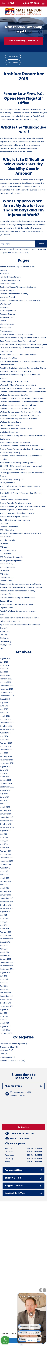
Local (2, 1054)
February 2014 (6, 955)
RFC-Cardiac (5, 537)
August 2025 (5, 699)
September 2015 (6, 908)
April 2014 (4, 949)
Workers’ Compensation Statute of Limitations (19, 415)
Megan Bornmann (7, 317)
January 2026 (5, 682)
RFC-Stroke (4, 570)
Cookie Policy (5, 641)
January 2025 (5, 719)
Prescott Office (6, 594)
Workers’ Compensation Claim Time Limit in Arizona (22, 398)
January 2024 (5, 746)
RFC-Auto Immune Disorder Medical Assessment (20, 533)
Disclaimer (4, 638)
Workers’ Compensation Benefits (14, 395)
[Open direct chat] (40, 1290)
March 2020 (5, 807)
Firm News (4, 1050)
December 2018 (6, 858)
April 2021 (3, 773)
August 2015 (5, 912)
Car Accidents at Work (9, 425)
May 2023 (4, 753)
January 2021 (5, 780)
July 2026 (4, 662)
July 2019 (3, 834)
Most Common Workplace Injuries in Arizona (18, 418)
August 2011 (4, 1009)
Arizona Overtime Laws (9, 489)
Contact (3, 628)
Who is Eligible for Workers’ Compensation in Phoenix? (22, 388)
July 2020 (4, 793)
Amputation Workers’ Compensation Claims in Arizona (23, 337)
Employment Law (7, 483)
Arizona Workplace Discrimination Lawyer (17, 513)
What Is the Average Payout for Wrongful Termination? (23, 506)
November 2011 (6, 999)
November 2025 (6, 689)
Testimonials (5, 327)
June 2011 (4, 1016)
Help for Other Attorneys (10, 277)
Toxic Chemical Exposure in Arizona (15, 520)
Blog (1, 648)
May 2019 (4, 841)
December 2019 (6, 817)
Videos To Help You (8, 290)
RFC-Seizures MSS (7, 567)
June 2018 (4, 871)
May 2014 (4, 945)
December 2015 (6, 898)
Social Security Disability (10, 452)
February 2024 (6, 743)
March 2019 (4, 847)
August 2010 (5, 1026)
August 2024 (5, 733)
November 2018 (6, 861)
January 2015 (5, 935)
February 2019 (5, 851)
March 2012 (4, 989)
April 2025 (4, 712)
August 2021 (5, 766)
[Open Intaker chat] (21, 1345)
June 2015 (4, 918)
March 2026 (5, 675)
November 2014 (6, 939)
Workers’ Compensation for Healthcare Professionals (22, 402)
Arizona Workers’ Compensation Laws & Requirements (22, 449)
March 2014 (5, 952)
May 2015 (3, 922)
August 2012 (5, 972)
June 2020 (4, 797)
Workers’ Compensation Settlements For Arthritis (20, 412)
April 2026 (4, 672)
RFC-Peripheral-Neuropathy (11, 557)
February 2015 (5, 932)
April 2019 (4, 844)
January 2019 (5, 854)
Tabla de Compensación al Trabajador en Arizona (21, 587)
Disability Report (6, 577)
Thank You (4, 631)
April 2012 (3, 986)
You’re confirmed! (7, 297)
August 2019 (5, 831)
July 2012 (3, 976)
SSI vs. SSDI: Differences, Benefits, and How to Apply (21, 466)
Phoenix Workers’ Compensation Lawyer (17, 334)
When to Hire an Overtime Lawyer (14, 499)
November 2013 (6, 966)
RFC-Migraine (5, 554)
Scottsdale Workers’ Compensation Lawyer (18, 287)
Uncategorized (6, 1057)
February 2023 (6, 756)
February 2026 (6, 679)
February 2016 (5, 891)
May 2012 (3, 982)
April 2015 (3, 925)
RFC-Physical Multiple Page (11, 560)
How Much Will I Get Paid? (10, 280)
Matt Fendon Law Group (36, 249)
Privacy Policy (5, 645)
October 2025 (6, 692)
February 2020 (6, 810)
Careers (3, 270)
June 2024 (4, 739)
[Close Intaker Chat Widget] (44, 1290)
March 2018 (4, 878)
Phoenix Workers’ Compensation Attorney (17, 591)
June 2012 (4, 979)
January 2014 (5, 959)
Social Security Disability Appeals (13, 469)
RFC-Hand (4, 543)
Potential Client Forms (9, 527)
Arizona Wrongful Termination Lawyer (15, 503)
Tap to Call (13, 56)
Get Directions (23, 1127)
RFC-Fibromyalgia (7, 540)
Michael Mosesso (7, 324)
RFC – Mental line (7, 530)
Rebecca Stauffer (7, 314)
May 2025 (4, 709)
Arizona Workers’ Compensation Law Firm (17, 267)
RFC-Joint (4, 547)
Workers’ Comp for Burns (10, 422)
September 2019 (7, 827)
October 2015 (5, 905)
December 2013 (6, 962)
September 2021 (6, 763)
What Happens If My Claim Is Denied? (15, 442)
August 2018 (5, 868)
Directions (13, 62)
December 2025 (6, 685)
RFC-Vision (4, 574)
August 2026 (5, 658)
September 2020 (7, 787)
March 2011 (4, 1023)
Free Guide (4, 273)
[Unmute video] (31, 1314)
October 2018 (5, 864)
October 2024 (6, 726)
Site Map (3, 635)
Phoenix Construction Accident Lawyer (16, 429)
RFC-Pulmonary (6, 564)
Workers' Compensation (10, 1060)
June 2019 (4, 837)
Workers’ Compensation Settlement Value (18, 408)
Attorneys (4, 307)
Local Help (4, 523)
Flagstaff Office (6, 608)
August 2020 (5, 790)
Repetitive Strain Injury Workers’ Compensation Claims (23, 368)
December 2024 (7, 723)
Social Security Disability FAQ (12, 479)
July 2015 (3, 915)
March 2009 (5, 1030)
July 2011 (3, 1013)
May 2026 (4, 669)
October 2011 (5, 1003)
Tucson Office (6, 601)
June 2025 (4, 706)
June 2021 (4, 770)
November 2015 (6, 901)
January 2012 (5, 993)
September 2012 (6, 969)
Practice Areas (6, 331)
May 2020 (4, 800)
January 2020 (5, 814)
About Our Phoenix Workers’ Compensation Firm (20, 300)
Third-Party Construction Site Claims (15, 371)
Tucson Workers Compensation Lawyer (16, 604)
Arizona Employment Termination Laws (16, 510)
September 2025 (7, 696)
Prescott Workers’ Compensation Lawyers (17, 597)
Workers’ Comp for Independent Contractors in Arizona (23, 391)
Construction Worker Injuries (12, 1043)
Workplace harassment (10, 432)
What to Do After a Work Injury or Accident (18, 385)
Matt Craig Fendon (8, 310)
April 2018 (4, 874)
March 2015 (4, 928)
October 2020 (6, 783)
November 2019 (6, 820)
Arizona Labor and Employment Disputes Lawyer (20, 486)
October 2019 (5, 824)
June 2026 (4, 665)
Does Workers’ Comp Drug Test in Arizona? (18, 341)
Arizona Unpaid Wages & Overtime (14, 516)
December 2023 (6, 750)
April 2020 (4, 804)
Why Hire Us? (5, 304)
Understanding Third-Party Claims (14, 381)
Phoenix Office (6, 581)
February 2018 (5, 881)
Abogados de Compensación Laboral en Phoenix (20, 584)
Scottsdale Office (7, 283)
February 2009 (6, 1033)
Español (3, 614)
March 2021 (4, 777)
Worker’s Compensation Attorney (14, 294)
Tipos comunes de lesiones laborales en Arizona (20, 624)
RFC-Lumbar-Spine (8, 550)
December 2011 (6, 996)
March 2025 (5, 716)
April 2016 (4, 885)
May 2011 (3, 1020)
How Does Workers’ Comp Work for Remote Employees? (23, 344)
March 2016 (4, 888)
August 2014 (5, 942)
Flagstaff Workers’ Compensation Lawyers (17, 611)
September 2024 (7, 729)
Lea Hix (3, 321)
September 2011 (6, 1006)
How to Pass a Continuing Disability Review (17, 462)
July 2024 (4, 736)
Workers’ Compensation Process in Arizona (18, 405)
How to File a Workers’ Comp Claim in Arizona (19, 445)
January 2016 (5, 895)
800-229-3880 (32, 3)
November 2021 (6, 760)
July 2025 (4, 702)
